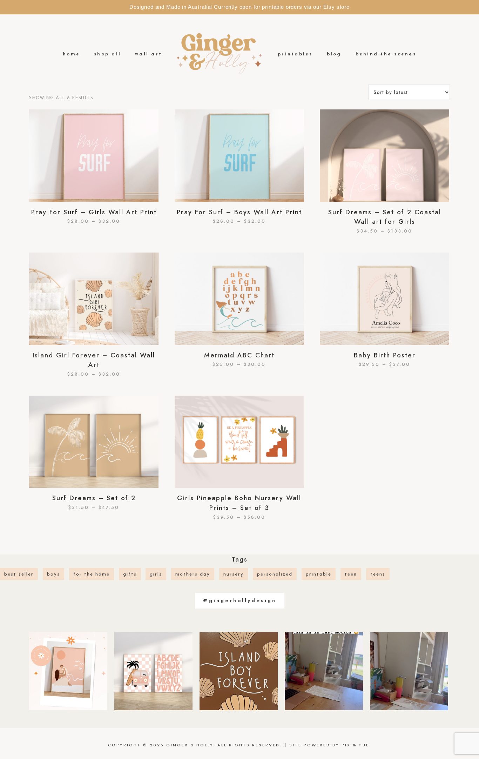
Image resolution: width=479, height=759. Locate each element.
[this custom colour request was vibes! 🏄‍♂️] (239, 671)
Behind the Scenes (386, 54)
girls (156, 574)
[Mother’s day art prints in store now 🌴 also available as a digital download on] (68, 671)
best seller (19, 574)
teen (351, 574)
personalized (274, 574)
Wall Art (148, 54)
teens (377, 574)
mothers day (192, 574)
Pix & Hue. (356, 745)
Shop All (107, 54)
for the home (91, 574)
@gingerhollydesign (239, 600)
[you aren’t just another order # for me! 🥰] (324, 671)
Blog (334, 54)
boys (53, 574)
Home (71, 54)
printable (318, 574)
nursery (233, 574)
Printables (295, 54)
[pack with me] (409, 671)
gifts (130, 574)
